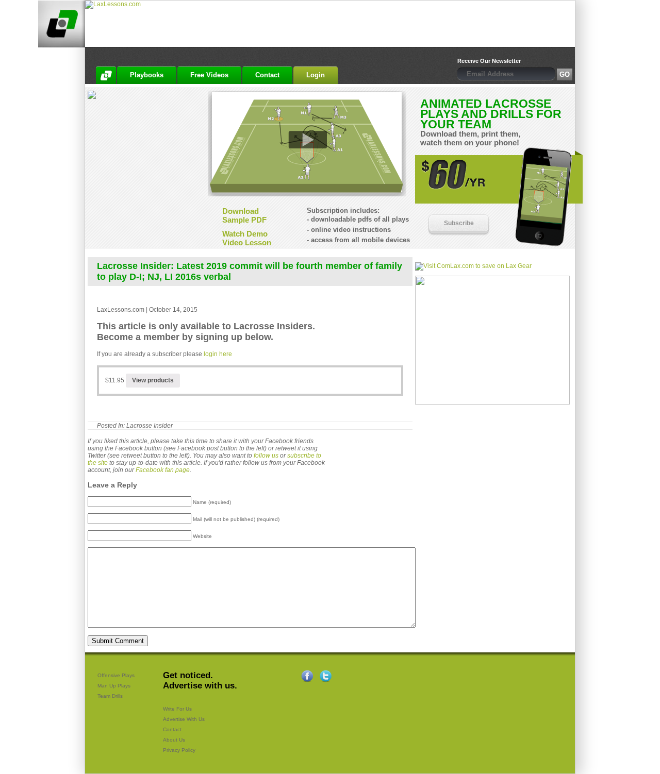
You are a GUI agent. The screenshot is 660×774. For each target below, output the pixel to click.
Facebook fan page (163, 470)
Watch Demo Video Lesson (246, 238)
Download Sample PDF (244, 215)
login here (218, 354)
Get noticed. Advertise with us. (200, 680)
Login (315, 75)
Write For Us (177, 709)
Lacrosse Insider (149, 425)
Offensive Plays (116, 675)
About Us (174, 740)
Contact (172, 729)
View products (153, 380)
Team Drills (110, 696)
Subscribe (459, 223)
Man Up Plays (113, 685)
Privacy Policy (179, 750)
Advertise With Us (184, 719)
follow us (266, 455)
